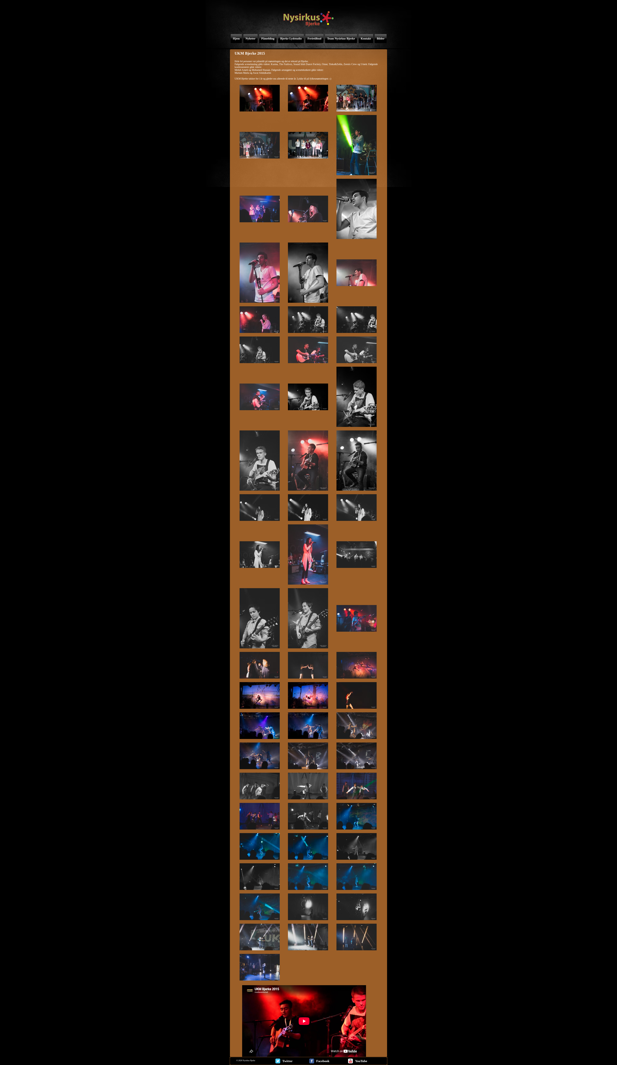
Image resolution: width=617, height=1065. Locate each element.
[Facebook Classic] (311, 1061)
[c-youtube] (350, 1061)
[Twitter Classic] (277, 1061)
